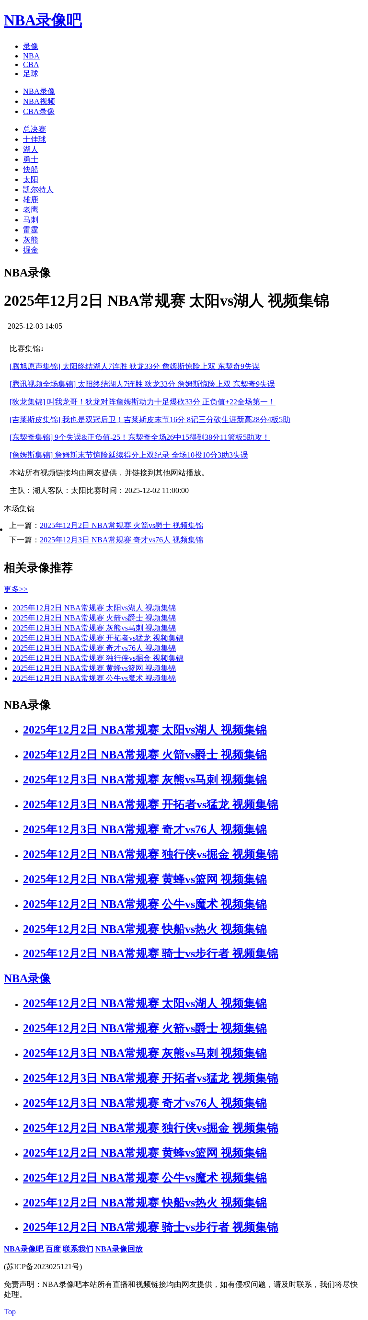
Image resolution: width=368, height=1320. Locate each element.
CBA (31, 64)
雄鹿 (30, 199)
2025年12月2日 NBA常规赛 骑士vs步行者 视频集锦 (150, 953)
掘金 (30, 250)
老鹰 (30, 210)
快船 (30, 169)
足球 (30, 73)
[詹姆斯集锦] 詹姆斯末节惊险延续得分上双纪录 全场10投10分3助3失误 (129, 455)
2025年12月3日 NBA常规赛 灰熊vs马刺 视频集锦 (94, 628)
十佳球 (34, 139)
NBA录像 (39, 91)
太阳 (30, 179)
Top (10, 1312)
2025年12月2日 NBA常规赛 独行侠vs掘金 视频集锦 (98, 658)
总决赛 (34, 129)
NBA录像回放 (119, 1249)
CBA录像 (39, 111)
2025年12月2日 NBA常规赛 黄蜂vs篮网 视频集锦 (94, 668)
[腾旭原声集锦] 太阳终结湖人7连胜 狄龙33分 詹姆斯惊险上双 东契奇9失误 (135, 366)
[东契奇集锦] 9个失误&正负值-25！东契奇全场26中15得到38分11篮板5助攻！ (140, 437)
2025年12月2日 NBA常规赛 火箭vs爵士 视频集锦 (121, 525)
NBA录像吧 (43, 20)
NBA (31, 56)
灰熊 (30, 240)
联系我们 (78, 1249)
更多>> (16, 589)
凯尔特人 (38, 189)
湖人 (30, 149)
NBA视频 (39, 101)
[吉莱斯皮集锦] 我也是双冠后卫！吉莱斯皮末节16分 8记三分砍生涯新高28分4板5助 (150, 419)
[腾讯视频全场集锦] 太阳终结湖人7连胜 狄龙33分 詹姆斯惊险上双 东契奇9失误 (142, 384)
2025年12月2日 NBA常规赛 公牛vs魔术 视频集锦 (94, 678)
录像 (30, 46)
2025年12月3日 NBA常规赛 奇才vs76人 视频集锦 (121, 540)
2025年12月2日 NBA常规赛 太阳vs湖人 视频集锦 (94, 608)
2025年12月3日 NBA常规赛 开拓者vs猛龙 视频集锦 (98, 638)
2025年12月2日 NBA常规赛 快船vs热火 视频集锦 (145, 929)
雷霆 (30, 230)
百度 (53, 1249)
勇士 (30, 159)
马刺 (30, 220)
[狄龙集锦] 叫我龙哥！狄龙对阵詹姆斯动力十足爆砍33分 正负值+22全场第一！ (143, 402)
